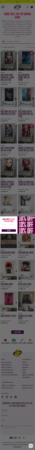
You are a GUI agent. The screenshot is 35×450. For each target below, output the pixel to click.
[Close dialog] (34, 217)
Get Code (8, 230)
